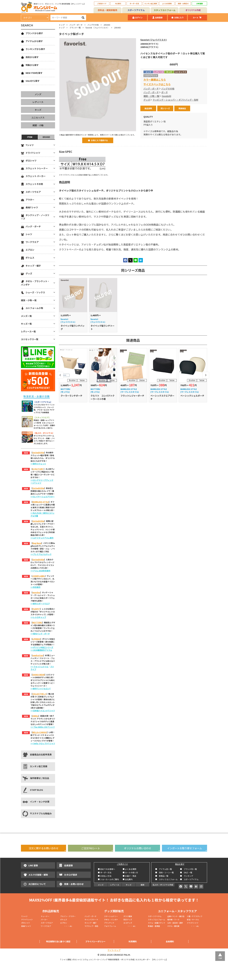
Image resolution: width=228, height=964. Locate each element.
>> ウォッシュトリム (39, 666)
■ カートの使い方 (130, 872)
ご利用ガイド (101, 3)
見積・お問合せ (183, 3)
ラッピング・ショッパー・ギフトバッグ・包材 (175, 99)
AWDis (35, 715)
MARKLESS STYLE (40, 501)
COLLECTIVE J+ (39, 693)
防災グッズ (127, 919)
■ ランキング (187, 876)
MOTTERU (37, 622)
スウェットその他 (34, 183)
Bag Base (36, 543)
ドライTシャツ (33, 152)
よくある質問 (167, 3)
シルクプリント (150, 75)
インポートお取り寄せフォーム (184, 848)
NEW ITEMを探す (34, 72)
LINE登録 (199, 3)
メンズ (38, 94)
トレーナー (45, 916)
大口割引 (118, 3)
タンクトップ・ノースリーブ (35, 217)
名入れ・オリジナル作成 (163, 884)
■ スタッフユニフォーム (167, 879)
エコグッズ (127, 923)
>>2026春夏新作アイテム (41, 650)
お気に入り (179, 17)
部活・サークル (193, 919)
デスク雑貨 (127, 916)
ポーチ (164, 92)
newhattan (37, 655)
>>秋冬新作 (35, 587)
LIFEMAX (36, 639)
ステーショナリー (111, 916)
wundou (36, 592)
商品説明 (148, 108)
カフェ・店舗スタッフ (156, 923)
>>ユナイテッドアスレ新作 (42, 537)
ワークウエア (32, 241)
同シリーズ (165, 108)
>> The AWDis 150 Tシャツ (43, 727)
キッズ (38, 109)
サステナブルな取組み (41, 813)
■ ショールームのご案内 (108, 879)
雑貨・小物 (38, 125)
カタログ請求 (70, 874)
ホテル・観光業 (173, 926)
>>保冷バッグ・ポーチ (40, 633)
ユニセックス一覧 (29, 339)
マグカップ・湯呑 (91, 926)
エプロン (30, 249)
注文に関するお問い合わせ (43, 848)
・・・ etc (66, 926)
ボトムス (30, 257)
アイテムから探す (34, 41)
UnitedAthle (38, 452)
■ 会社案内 (127, 879)
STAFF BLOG (36, 789)
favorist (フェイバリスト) (153, 39)
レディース (38, 102)
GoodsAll (166, 96)
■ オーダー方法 (104, 872)
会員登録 (159, 17)
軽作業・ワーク (173, 919)
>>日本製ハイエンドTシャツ (43, 710)
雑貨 (142, 884)
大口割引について (37, 884)
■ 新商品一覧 (161, 876)
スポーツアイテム (136, 10)
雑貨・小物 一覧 (151, 96)
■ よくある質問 (129, 869)
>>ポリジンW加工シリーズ (42, 647)
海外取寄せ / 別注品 (39, 778)
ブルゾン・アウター (68, 916)
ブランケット (109, 923)
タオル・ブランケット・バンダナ (35, 283)
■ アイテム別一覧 (163, 869)
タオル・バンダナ (111, 919)
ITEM (29, 136)
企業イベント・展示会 (175, 916)
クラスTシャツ (192, 923)
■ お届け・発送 (129, 876)
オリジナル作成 (193, 10)
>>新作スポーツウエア (40, 603)
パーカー (45, 919)
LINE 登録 (33, 865)
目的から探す (32, 57)
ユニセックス (38, 117)
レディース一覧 (28, 331)
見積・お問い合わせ (74, 884)
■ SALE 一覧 (186, 872)
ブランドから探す (34, 33)
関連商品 (182, 108)
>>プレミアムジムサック (41, 554)
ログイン (139, 17)
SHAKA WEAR (38, 674)
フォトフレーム (110, 926)
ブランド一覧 (75, 27)
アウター (30, 199)
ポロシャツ (31, 160)
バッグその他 (93, 24)
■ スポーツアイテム (189, 879)
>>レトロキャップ (38, 617)
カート (195, 17)
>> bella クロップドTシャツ (43, 743)
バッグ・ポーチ (76, 24)
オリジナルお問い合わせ (137, 848)
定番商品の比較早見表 (41, 754)
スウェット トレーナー (37, 168)
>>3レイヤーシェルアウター (43, 496)
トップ (62, 24)
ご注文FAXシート (90, 848)
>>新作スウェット (38, 463)
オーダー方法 (134, 3)
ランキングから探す (35, 49)
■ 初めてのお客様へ (106, 869)
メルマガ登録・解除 (38, 874)
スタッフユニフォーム (164, 10)
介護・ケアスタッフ (194, 916)
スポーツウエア (33, 191)
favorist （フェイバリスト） (97, 27)
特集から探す (32, 65)
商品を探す (179, 864)
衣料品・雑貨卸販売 (107, 10)
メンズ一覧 (26, 315)
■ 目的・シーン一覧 (164, 872)
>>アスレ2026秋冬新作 (40, 570)
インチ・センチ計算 (39, 801)
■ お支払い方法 (104, 876)
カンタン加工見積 (150, 3)
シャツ (29, 234)
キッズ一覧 (26, 323)
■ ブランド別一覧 (188, 869)
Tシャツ (30, 145)
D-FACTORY (38, 469)
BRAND (46, 136)
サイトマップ (114, 950)
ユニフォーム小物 (34, 308)
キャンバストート (91, 919)
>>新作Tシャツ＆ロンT (41, 688)
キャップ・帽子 (33, 265)
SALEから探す (33, 80)
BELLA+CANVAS (39, 732)
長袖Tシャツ (32, 207)
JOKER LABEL (38, 576)
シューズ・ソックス (35, 292)
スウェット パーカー (36, 176)
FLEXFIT (36, 608)
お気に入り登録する (99, 140)
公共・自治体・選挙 (175, 923)
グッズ (146, 99)
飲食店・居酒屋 (154, 926)
